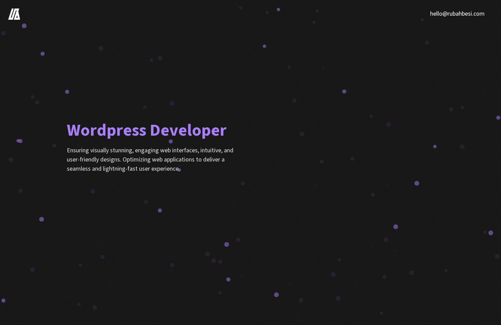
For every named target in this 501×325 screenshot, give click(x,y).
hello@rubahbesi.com (457, 14)
